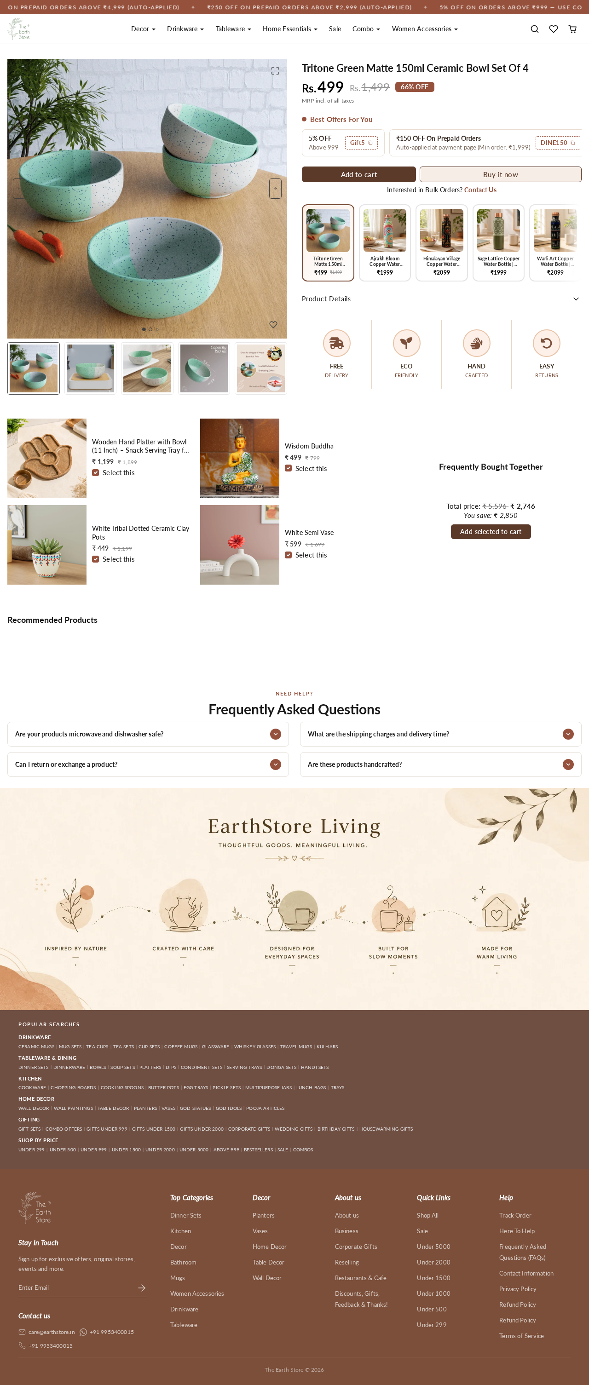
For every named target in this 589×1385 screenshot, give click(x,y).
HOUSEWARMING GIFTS (386, 1129)
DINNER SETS (33, 1067)
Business (346, 1231)
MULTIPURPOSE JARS (268, 1087)
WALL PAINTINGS (73, 1108)
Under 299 (431, 1324)
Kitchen (180, 1231)
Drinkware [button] (183, 29)
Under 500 (431, 1309)
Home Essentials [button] (288, 29)
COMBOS (303, 1149)
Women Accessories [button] (423, 29)
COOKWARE (32, 1087)
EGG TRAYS (196, 1087)
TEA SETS (123, 1046)
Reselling (347, 1262)
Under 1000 (433, 1293)
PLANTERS (145, 1108)
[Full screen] (275, 71)
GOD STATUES (195, 1108)
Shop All (428, 1215)
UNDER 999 (94, 1149)
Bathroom (183, 1262)
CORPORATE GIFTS (249, 1129)
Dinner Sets (186, 1215)
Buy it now (501, 174)
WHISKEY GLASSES (255, 1046)
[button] (534, 29)
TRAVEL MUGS (296, 1046)
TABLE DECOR (113, 1108)
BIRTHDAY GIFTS (336, 1129)
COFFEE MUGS (180, 1046)
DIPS (171, 1067)
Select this (119, 472)
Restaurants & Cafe (361, 1278)
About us (347, 1215)
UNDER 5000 (194, 1149)
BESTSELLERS (258, 1149)
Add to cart (359, 174)
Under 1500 (433, 1278)
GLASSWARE (215, 1046)
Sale (335, 29)
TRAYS (338, 1087)
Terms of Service (521, 1335)
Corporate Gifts (356, 1246)
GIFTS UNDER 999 (107, 1129)
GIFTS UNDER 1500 (153, 1129)
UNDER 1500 (126, 1149)
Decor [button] (141, 29)
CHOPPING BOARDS (73, 1087)
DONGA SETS (281, 1067)
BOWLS (98, 1067)
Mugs (177, 1278)
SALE (283, 1149)
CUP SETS (149, 1046)
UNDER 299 (31, 1149)
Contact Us (480, 190)
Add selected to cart (490, 531)
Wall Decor (267, 1278)
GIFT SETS (29, 1129)
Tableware (183, 1324)
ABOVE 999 (226, 1149)
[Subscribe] (141, 1287)
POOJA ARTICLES (265, 1108)
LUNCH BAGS (311, 1087)
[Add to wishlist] (273, 325)
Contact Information (526, 1273)
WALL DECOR (33, 1108)
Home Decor (270, 1246)
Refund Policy (517, 1304)
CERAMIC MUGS (36, 1046)
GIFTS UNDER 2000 (201, 1129)
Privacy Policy (518, 1289)
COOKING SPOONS (122, 1087)
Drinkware (184, 1309)
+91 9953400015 (112, 1331)
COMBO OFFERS (64, 1129)
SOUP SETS (122, 1067)
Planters (264, 1215)
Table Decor (269, 1262)
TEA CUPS (97, 1046)
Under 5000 (433, 1246)
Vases (260, 1231)
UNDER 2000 (160, 1149)
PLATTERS (150, 1067)
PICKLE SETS (227, 1087)
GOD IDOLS (229, 1108)
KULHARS (327, 1046)
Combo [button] (364, 29)
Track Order (515, 1215)
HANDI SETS (315, 1067)
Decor (178, 1246)
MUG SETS (70, 1046)
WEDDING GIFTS (293, 1129)
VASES (168, 1108)
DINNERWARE (69, 1067)
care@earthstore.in (52, 1331)
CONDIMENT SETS (201, 1067)
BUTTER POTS (163, 1087)
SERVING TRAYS (244, 1067)
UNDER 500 (63, 1149)
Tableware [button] (231, 29)
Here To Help (517, 1231)
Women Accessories (197, 1293)
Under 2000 (433, 1262)
